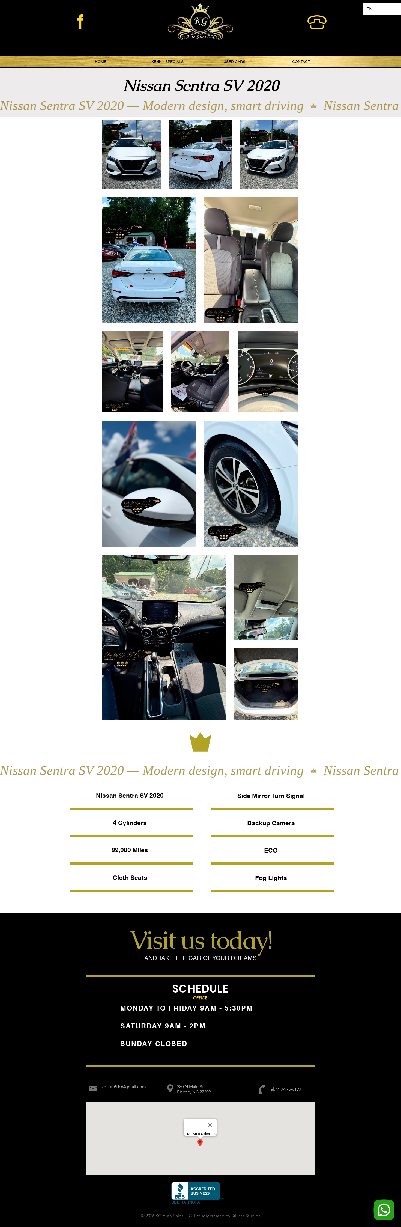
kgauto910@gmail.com (123, 1086)
